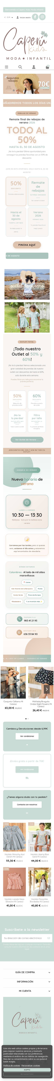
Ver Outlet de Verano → (27, 440)
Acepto (27, 1070)
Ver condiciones (27, 736)
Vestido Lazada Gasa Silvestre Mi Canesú (14, 900)
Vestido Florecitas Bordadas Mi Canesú (39, 900)
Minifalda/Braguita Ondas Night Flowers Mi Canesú (41, 704)
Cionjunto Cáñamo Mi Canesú (13, 702)
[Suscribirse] (48, 938)
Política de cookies (11, 1065)
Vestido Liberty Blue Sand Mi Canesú (39, 855)
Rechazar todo (27, 1074)
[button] (25, 718)
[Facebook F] (35, 17)
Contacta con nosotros (27, 804)
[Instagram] (42, 17)
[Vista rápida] (13, 698)
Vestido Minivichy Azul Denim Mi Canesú (14, 855)
